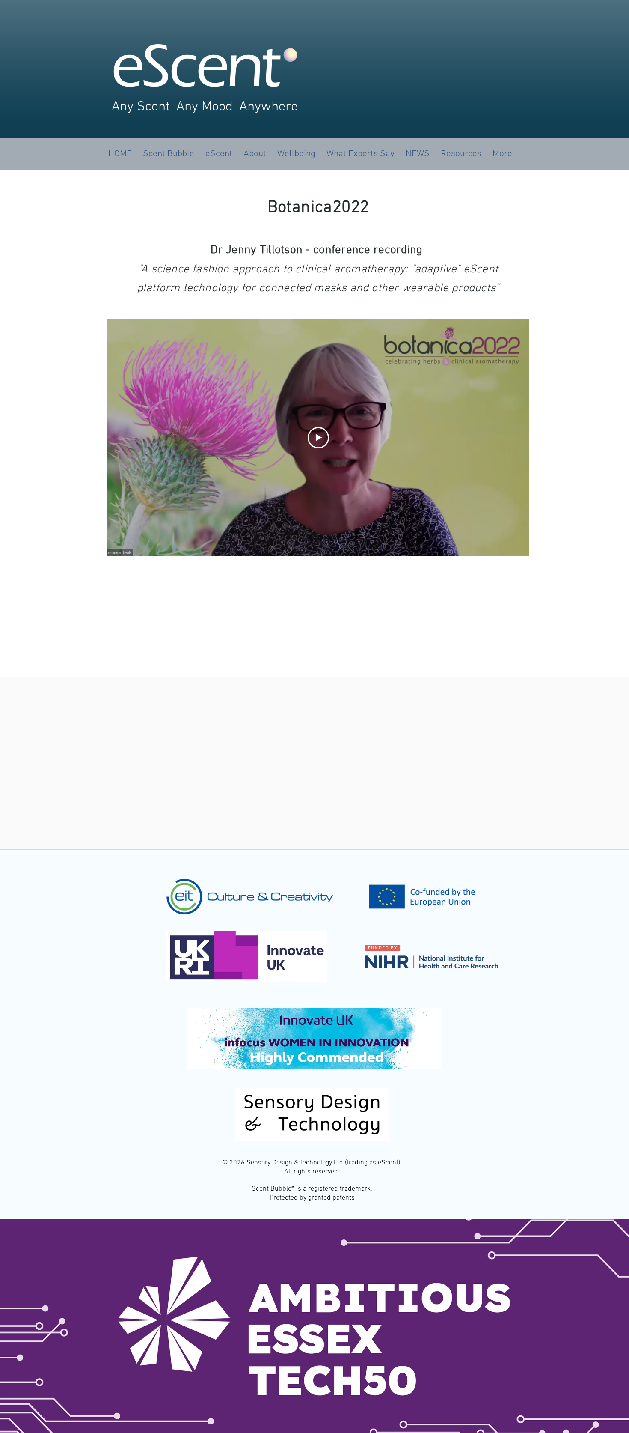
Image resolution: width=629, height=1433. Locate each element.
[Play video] (318, 437)
